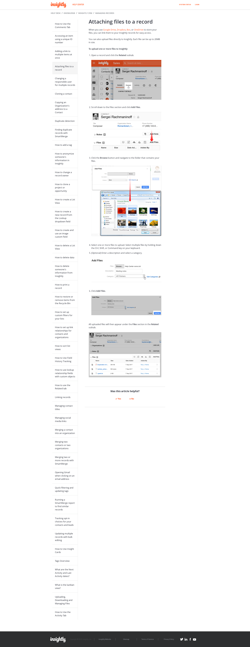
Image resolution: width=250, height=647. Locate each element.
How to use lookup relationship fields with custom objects (65, 373)
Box (128, 29)
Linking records (62, 397)
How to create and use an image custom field (64, 233)
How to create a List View (65, 201)
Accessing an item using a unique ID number (64, 39)
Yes (119, 398)
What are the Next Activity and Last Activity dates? (64, 573)
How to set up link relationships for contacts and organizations (64, 332)
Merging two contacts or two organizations (62, 445)
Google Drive (109, 29)
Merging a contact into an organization (65, 431)
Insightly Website (105, 639)
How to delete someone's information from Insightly (64, 271)
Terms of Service (147, 639)
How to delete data (64, 257)
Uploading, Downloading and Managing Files (63, 600)
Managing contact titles (64, 407)
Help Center (78, 5)
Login (197, 4)
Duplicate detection (65, 120)
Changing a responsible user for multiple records (65, 81)
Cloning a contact (63, 93)
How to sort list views (62, 347)
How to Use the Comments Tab (63, 25)
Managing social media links (63, 419)
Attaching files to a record (64, 68)
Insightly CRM (85, 13)
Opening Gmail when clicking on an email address (64, 475)
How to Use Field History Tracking (63, 359)
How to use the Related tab (62, 387)
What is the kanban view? (64, 586)
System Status (185, 4)
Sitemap (126, 639)
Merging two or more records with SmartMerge (64, 460)
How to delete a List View (65, 247)
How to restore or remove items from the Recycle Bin (65, 300)
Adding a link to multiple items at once (63, 54)
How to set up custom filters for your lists (63, 315)
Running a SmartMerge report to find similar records (65, 504)
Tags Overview (62, 560)
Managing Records (104, 13)
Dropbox (121, 29)
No (132, 398)
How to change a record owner (63, 174)
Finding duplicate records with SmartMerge (63, 133)
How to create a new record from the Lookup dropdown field (63, 216)
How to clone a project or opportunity (62, 187)
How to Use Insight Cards (64, 550)
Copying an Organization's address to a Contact (62, 107)
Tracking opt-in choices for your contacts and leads (64, 521)
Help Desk (56, 13)
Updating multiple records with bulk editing (64, 537)
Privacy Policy (169, 639)
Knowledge (69, 13)
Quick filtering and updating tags (64, 489)
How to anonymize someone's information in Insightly (64, 158)
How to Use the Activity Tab (63, 614)
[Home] (58, 5)
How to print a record (62, 286)
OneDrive (138, 29)
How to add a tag (63, 144)
